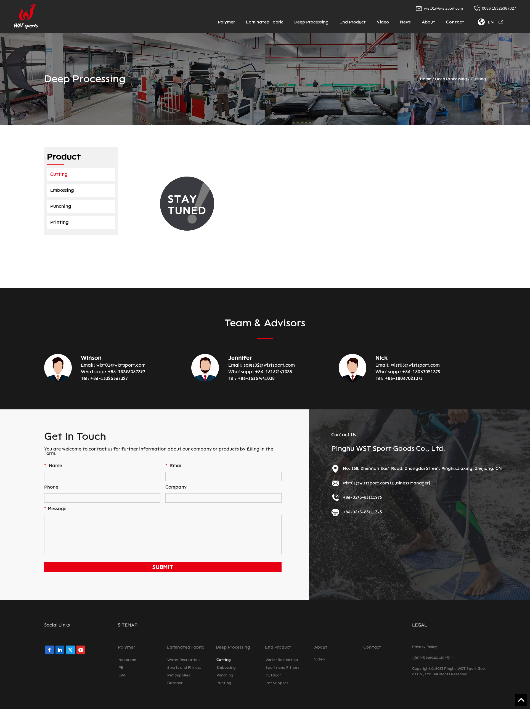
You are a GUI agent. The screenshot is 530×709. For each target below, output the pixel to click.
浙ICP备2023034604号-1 (433, 658)
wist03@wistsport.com (415, 365)
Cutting (478, 79)
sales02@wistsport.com (269, 365)
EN (491, 22)
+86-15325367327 (126, 371)
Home (425, 79)
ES (501, 22)
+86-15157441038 (273, 371)
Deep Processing (451, 79)
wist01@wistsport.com (120, 365)
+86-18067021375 (421, 371)
